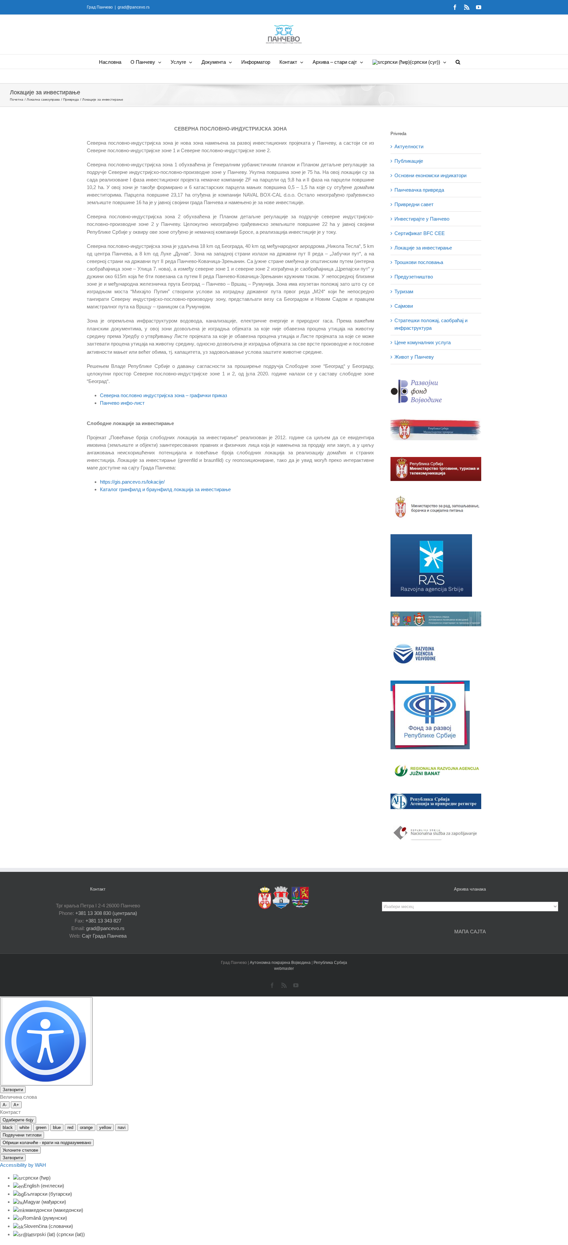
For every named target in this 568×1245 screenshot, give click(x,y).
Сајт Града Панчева (104, 936)
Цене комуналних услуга (422, 342)
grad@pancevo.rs (134, 7)
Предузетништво (413, 276)
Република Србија (330, 962)
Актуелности (408, 146)
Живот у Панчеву (414, 357)
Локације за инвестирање (423, 248)
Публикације (408, 161)
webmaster (284, 968)
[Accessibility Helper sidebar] (46, 1041)
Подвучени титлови (22, 1135)
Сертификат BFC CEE (419, 233)
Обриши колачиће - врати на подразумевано (47, 1142)
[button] (458, 62)
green (41, 1127)
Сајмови (403, 306)
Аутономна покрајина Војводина (281, 962)
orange (86, 1127)
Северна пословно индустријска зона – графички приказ (163, 395)
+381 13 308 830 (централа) (106, 913)
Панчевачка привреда (419, 190)
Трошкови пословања (418, 262)
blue (57, 1127)
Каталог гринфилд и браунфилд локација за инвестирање (165, 489)
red (70, 1127)
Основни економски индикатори (430, 175)
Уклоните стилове (20, 1150)
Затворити (13, 1089)
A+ (16, 1104)
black (8, 1127)
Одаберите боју (18, 1119)
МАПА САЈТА (470, 931)
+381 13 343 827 (103, 920)
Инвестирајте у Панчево (421, 219)
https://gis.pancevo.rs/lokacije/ (132, 482)
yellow (105, 1127)
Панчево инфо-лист (122, 403)
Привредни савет (414, 204)
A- (5, 1104)
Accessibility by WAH (23, 1165)
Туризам (403, 291)
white (24, 1127)
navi (122, 1127)
